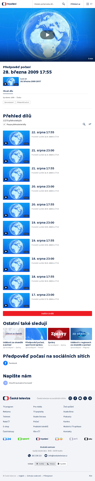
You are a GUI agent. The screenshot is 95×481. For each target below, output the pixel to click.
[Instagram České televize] (70, 398)
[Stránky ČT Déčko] (58, 439)
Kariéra (66, 421)
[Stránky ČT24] (7, 439)
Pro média (37, 406)
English (21, 476)
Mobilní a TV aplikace (72, 426)
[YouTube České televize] (80, 398)
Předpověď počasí (23, 102)
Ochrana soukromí (34, 476)
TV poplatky (38, 411)
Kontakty (67, 431)
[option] (40, 464)
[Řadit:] (90, 124)
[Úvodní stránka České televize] (17, 398)
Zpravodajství (9, 102)
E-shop (6, 426)
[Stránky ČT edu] (88, 439)
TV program (8, 406)
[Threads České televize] (90, 398)
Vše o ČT (36, 431)
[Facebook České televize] (75, 398)
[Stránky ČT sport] (23, 439)
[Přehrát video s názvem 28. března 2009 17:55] (47, 34)
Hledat (63, 3)
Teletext (6, 416)
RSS (90, 476)
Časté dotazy (8, 431)
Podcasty (67, 416)
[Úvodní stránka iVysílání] (11, 3)
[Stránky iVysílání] (42, 439)
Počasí (36, 421)
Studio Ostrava (39, 416)
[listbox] (51, 464)
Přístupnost (48, 476)
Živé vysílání (68, 406)
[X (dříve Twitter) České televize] (85, 398)
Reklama (7, 411)
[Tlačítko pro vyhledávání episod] (84, 124)
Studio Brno (68, 411)
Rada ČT (6, 421)
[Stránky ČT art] (73, 439)
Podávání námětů (40, 426)
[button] (47, 35)
